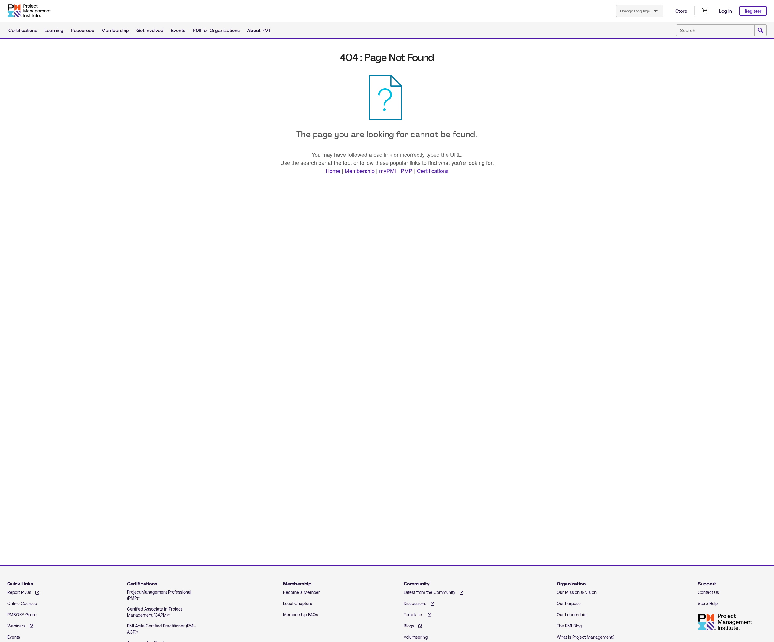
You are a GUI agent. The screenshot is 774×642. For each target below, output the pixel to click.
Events (178, 30)
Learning (53, 30)
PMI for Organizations (216, 30)
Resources (82, 30)
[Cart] (704, 11)
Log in (725, 11)
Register (753, 11)
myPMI (387, 171)
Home (333, 171)
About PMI (258, 30)
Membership (115, 30)
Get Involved (150, 30)
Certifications (22, 30)
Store (681, 11)
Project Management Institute (29, 11)
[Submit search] (760, 31)
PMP (406, 171)
